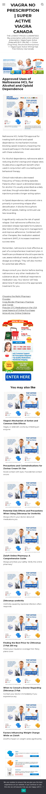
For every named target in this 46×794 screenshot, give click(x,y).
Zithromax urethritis (13, 600)
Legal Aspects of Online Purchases (18, 310)
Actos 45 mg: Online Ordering (16, 313)
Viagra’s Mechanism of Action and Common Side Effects (20, 422)
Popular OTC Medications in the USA (19, 308)
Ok (24, 790)
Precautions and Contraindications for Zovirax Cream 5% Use (22, 467)
